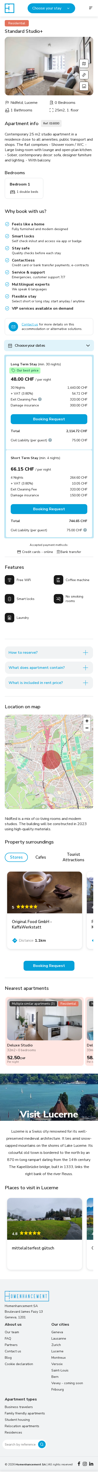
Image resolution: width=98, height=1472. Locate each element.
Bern (55, 1377)
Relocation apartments (22, 1426)
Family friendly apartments (25, 1413)
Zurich (56, 1345)
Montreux (58, 1357)
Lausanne (58, 1338)
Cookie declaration (19, 1364)
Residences (13, 1432)
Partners (11, 1345)
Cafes (40, 857)
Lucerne (57, 1351)
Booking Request (49, 419)
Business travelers (19, 1407)
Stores (16, 857)
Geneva (57, 1332)
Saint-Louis (60, 1370)
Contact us (30, 324)
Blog (8, 1357)
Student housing (17, 1419)
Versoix (57, 1364)
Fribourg (57, 1389)
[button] (51, 759)
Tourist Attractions (73, 857)
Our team (12, 1332)
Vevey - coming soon (67, 1383)
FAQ (8, 1338)
